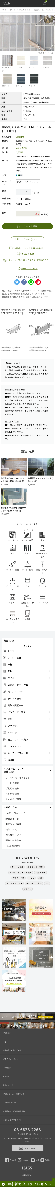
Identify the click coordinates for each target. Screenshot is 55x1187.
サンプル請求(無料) (27, 239)
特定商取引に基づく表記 (12, 1050)
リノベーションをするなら (17, 777)
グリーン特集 (17, 867)
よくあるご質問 (13, 799)
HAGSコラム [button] (10, 807)
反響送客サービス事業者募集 (14, 1111)
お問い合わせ (8, 1085)
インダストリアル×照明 (20, 872)
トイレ (31, 878)
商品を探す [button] (9, 640)
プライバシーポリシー (11, 1059)
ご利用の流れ (12, 788)
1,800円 (19, 152)
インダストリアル (14, 883)
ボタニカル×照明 (35, 867)
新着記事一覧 (12, 818)
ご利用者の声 (12, 793)
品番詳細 (20, 136)
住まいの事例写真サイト (12, 1120)
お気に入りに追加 (29, 268)
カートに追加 (30, 226)
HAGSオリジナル (33, 883)
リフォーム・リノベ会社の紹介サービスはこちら (28, 260)
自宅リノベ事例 (13, 824)
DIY (47, 883)
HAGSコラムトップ (15, 813)
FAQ (4, 1041)
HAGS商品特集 (13, 845)
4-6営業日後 (21, 148)
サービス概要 (12, 783)
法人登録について (9, 1102)
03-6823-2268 (27, 1129)
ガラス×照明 (18, 878)
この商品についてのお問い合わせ (27, 248)
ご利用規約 (7, 1067)
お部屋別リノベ (13, 835)
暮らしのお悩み (13, 840)
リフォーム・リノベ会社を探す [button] (14, 770)
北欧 (40, 878)
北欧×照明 (40, 872)
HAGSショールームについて (13, 1094)
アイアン (27, 888)
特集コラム (11, 829)
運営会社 (6, 1076)
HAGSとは (7, 1033)
